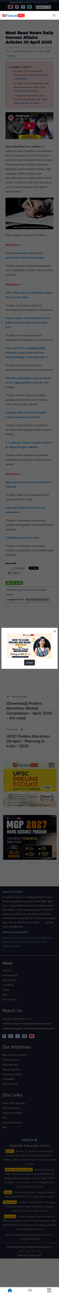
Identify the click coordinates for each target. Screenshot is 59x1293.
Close (29, 662)
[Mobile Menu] (53, 15)
